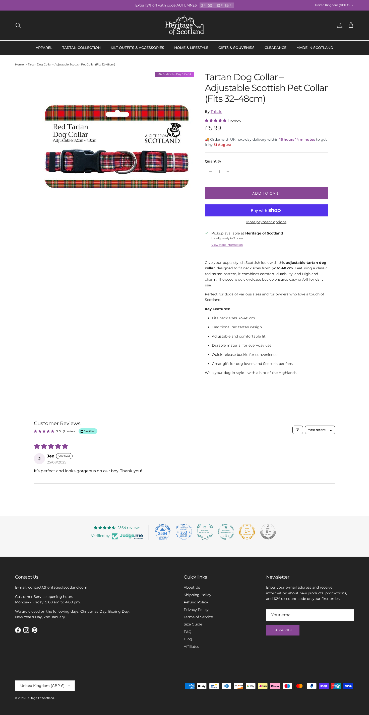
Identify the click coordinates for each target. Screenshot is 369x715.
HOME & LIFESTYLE (191, 47)
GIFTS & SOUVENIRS (236, 47)
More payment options (266, 222)
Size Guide (193, 624)
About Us (192, 587)
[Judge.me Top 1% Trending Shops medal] (247, 532)
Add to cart (266, 193)
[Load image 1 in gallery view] (117, 147)
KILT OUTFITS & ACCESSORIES (137, 47)
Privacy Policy (196, 609)
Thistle (216, 111)
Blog (188, 639)
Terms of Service (198, 617)
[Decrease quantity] (209, 171)
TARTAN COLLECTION (81, 47)
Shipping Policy (197, 595)
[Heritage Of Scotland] (184, 25)
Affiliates (191, 646)
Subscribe (283, 630)
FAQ (188, 631)
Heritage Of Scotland (39, 698)
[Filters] (297, 430)
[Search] (18, 25)
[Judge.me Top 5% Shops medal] (268, 532)
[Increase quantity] (229, 171)
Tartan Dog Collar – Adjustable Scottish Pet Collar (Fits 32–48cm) (71, 64)
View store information (227, 245)
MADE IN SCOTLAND (314, 47)
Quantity (213, 161)
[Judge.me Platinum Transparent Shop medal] (226, 532)
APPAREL (44, 47)
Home (19, 64)
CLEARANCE (275, 47)
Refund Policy (196, 602)
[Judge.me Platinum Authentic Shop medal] (205, 532)
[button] (216, 120)
